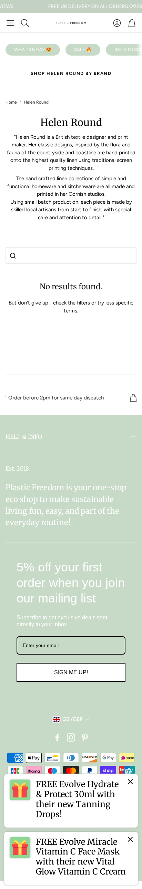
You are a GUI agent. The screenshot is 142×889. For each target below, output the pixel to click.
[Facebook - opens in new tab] (57, 737)
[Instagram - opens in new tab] (71, 737)
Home (11, 102)
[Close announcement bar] (135, 5)
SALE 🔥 (83, 49)
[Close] (130, 781)
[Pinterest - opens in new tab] (85, 737)
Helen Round (36, 102)
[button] (10, 23)
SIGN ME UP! (71, 672)
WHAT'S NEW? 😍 (32, 49)
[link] (71, 800)
